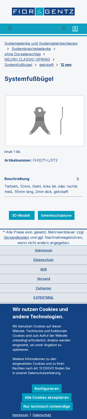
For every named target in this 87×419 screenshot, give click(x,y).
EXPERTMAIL (43, 297)
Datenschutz (43, 260)
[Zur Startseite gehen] (43, 12)
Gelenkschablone (56, 215)
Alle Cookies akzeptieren (47, 397)
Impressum (43, 250)
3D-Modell (22, 215)
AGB (43, 269)
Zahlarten (43, 288)
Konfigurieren (47, 388)
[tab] (42, 184)
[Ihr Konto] (76, 29)
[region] (43, 121)
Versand (43, 279)
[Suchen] (63, 28)
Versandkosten (16, 237)
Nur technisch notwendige (46, 406)
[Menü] (9, 28)
